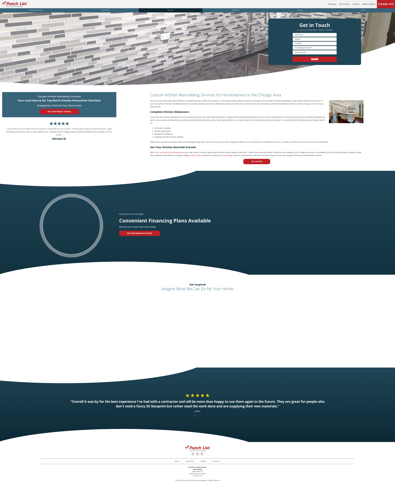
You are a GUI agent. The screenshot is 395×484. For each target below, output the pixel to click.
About (363, 10)
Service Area (190, 461)
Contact (356, 4)
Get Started (256, 161)
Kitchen (170, 10)
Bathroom (105, 10)
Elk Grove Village (225, 155)
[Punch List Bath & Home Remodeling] (14, 4)
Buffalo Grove (195, 155)
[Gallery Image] (74, 307)
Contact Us (216, 461)
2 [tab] (197, 415)
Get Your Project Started (59, 111)
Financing (332, 4)
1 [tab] (194, 415)
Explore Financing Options (139, 233)
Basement (235, 10)
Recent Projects (368, 4)
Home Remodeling (36, 10)
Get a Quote (344, 4)
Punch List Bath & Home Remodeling (168, 152)
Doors (300, 10)
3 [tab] (200, 415)
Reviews (203, 461)
